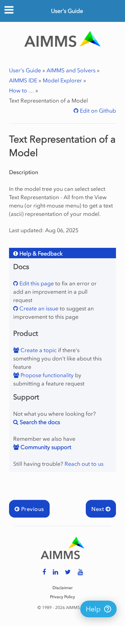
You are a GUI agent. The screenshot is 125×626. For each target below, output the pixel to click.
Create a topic (38, 350)
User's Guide (67, 10)
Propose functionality (46, 375)
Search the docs (39, 422)
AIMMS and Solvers (71, 70)
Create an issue (38, 308)
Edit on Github (97, 110)
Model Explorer (62, 80)
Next (98, 508)
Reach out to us (84, 463)
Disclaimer (62, 587)
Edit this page (36, 283)
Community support (45, 447)
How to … (21, 90)
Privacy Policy (62, 596)
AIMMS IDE (23, 80)
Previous (31, 508)
